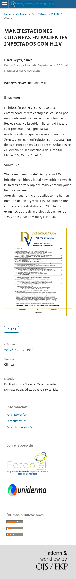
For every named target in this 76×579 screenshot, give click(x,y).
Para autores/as (16, 421)
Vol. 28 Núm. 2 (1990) (45, 14)
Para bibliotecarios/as (20, 427)
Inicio (7, 14)
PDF (13, 329)
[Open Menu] (4, 4)
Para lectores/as (16, 414)
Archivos (21, 14)
